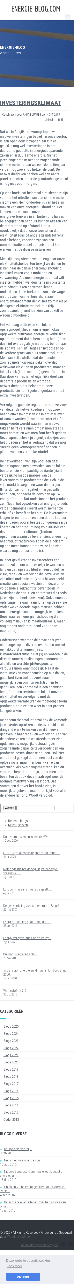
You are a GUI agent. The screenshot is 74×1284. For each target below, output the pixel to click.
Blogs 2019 (10, 1069)
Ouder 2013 (11, 1119)
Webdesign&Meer (19, 1236)
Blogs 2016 (10, 1091)
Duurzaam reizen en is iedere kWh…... (28, 837)
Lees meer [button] (14, 1266)
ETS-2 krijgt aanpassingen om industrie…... (31, 853)
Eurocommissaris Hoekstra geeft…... (28, 889)
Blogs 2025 (10, 1026)
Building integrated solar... (20, 954)
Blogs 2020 (10, 1062)
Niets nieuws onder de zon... (23, 1160)
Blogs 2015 (10, 1098)
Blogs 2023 (10, 1041)
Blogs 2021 (10, 1055)
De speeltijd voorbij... (18, 1149)
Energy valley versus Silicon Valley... (27, 938)
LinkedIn (49, 119)
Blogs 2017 (10, 1084)
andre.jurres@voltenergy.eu (39, 1245)
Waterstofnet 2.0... (16, 991)
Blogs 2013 (10, 1112)
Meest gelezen (18, 825)
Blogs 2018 (10, 1076)
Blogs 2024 (10, 1033)
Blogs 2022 (10, 1048)
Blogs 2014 (10, 1105)
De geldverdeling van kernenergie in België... (32, 906)
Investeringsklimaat (30, 102)
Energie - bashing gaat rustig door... (27, 922)
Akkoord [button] (23, 1276)
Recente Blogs (18, 821)
